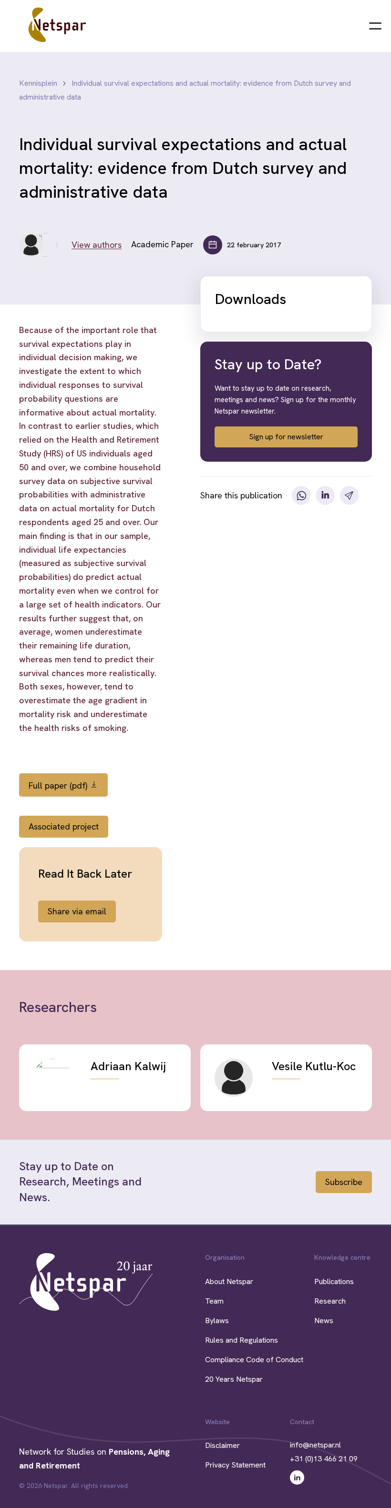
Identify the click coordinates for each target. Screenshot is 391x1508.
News (323, 1321)
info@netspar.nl (315, 1445)
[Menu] (375, 25)
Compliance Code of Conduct (254, 1360)
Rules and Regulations (241, 1340)
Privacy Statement (235, 1465)
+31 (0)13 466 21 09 (324, 1459)
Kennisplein (38, 83)
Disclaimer (222, 1445)
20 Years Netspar (234, 1379)
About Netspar (229, 1281)
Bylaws (217, 1321)
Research (330, 1301)
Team (214, 1301)
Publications (334, 1281)
